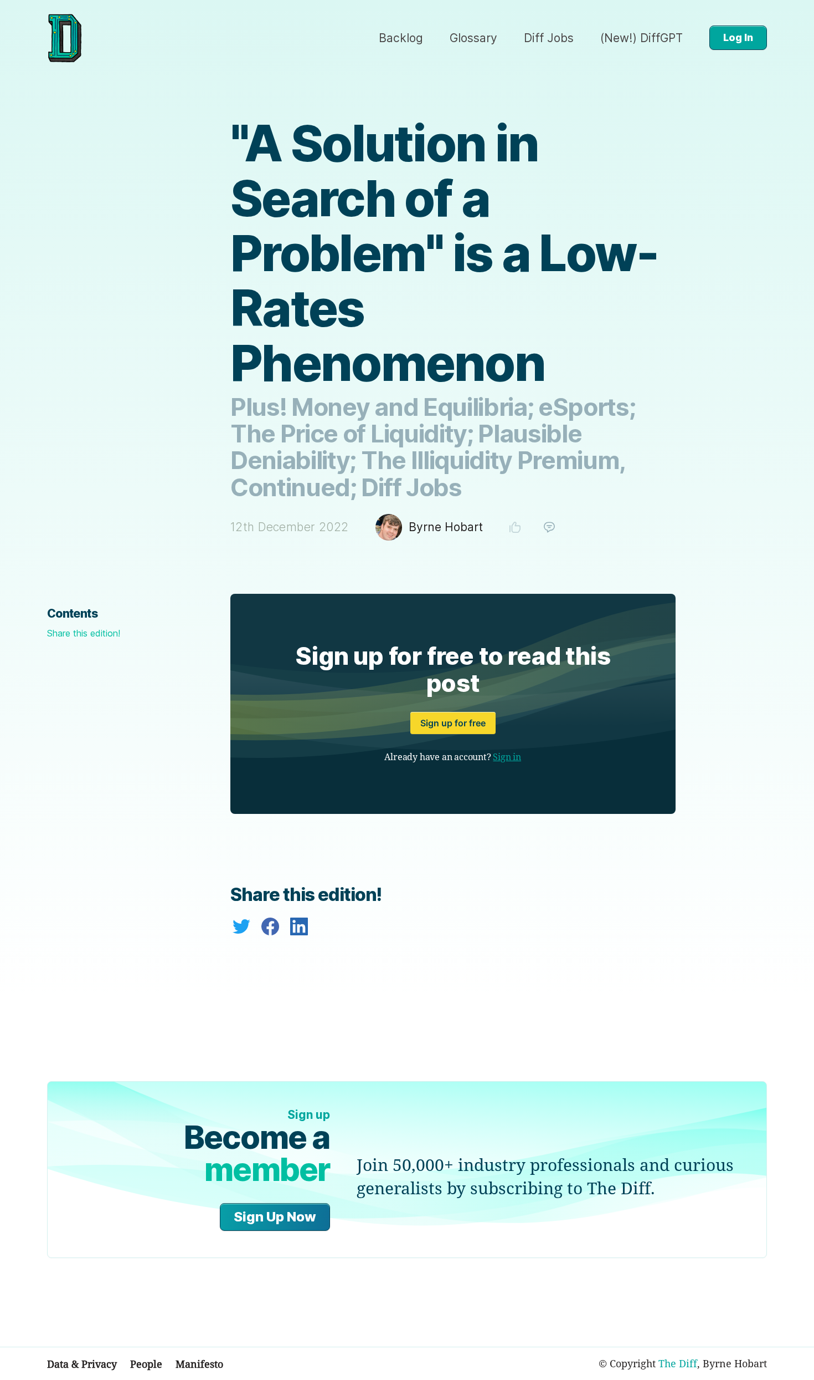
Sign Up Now (275, 1217)
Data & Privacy (82, 1364)
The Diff (677, 1363)
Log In (738, 37)
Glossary (473, 38)
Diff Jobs (549, 38)
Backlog (401, 38)
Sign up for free (453, 723)
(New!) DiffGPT (641, 38)
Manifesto (199, 1364)
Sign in (507, 757)
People (146, 1364)
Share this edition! (83, 633)
